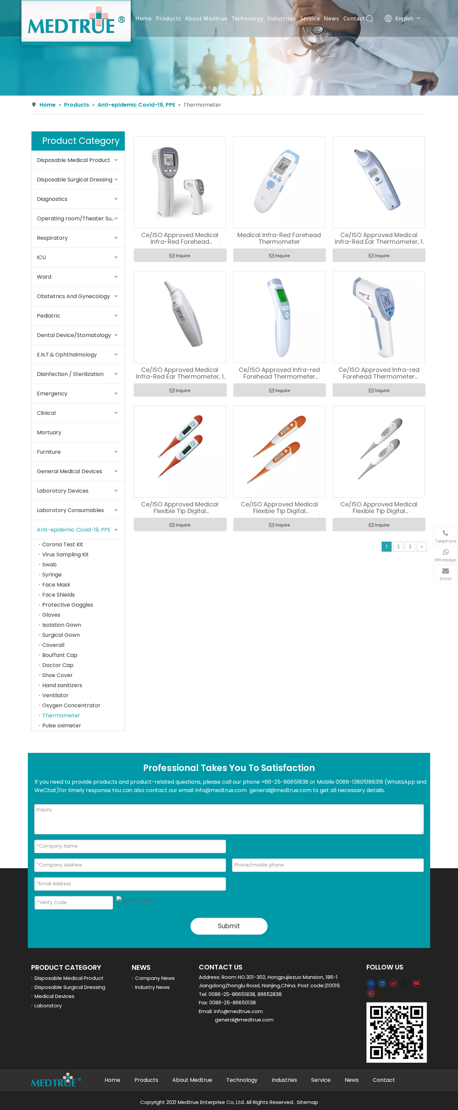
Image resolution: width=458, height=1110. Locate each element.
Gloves (51, 615)
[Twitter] (405, 983)
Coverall (53, 645)
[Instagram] (370, 992)
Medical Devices (54, 996)
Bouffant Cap (59, 655)
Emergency (52, 393)
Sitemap (307, 1102)
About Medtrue (206, 18)
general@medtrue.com (244, 1019)
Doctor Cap (57, 665)
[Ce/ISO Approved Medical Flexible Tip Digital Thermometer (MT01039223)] (279, 451)
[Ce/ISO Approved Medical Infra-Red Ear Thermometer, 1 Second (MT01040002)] (180, 317)
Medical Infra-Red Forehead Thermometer (279, 238)
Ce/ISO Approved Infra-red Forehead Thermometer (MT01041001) (279, 373)
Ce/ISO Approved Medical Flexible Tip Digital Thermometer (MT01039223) (279, 507)
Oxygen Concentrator (71, 705)
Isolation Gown (61, 625)
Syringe (52, 574)
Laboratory (48, 1005)
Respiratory (52, 238)
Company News (155, 978)
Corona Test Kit (62, 544)
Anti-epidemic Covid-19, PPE (74, 530)
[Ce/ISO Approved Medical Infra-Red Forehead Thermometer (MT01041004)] (180, 182)
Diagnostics (52, 199)
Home (143, 18)
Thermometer (61, 715)
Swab (49, 564)
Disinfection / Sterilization (70, 374)
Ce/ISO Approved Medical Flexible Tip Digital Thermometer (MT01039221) (378, 507)
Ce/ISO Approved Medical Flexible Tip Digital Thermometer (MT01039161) (179, 507)
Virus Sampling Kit (65, 554)
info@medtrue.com (238, 1011)
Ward (44, 277)
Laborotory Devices (63, 491)
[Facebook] (370, 983)
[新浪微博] (393, 983)
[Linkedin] (382, 983)
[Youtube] (416, 983)
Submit (229, 926)
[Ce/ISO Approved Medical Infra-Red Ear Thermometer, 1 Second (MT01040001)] (378, 182)
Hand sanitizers (62, 685)
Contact (354, 18)
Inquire (183, 255)
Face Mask (56, 585)
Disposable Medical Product (73, 160)
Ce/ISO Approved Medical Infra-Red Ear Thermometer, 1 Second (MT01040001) (378, 238)
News (331, 18)
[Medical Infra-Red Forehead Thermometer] (279, 182)
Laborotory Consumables (70, 510)
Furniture (49, 452)
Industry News (152, 987)
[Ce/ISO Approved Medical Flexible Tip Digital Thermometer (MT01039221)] (378, 451)
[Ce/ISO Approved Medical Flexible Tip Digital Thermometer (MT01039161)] (180, 451)
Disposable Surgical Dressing (74, 179)
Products (168, 18)
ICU (41, 257)
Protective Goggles (67, 605)
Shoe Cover (57, 675)
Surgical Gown (61, 635)
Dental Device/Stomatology (74, 335)
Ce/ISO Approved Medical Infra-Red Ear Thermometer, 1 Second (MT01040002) (180, 373)
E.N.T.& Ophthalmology (67, 354)
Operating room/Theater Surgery (81, 218)
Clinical (46, 413)
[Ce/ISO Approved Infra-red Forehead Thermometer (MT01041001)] (279, 316)
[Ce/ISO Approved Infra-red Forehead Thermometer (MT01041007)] (378, 316)
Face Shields (58, 595)
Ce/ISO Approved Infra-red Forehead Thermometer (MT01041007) (378, 373)
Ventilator (55, 695)
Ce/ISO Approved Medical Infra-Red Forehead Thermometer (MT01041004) (180, 238)
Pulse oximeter (61, 725)
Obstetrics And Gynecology (73, 296)
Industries (282, 18)
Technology (248, 18)
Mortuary (49, 432)
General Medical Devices (69, 471)
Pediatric (48, 316)
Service (310, 18)
